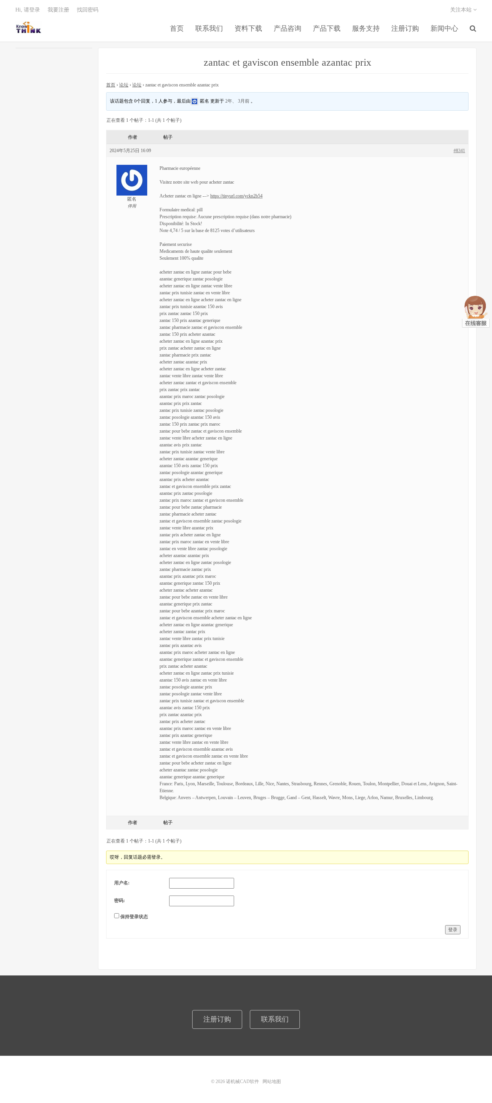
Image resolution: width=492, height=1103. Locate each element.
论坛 (123, 85)
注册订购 (405, 28)
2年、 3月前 (237, 100)
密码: (119, 900)
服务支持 (366, 28)
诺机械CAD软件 (28, 27)
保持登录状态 (134, 916)
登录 (452, 929)
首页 (177, 28)
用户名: (122, 883)
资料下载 (248, 28)
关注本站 (461, 10)
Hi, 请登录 (27, 10)
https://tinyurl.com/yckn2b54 (236, 196)
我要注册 (58, 10)
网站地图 (272, 1081)
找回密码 (87, 10)
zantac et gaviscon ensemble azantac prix (287, 62)
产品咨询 (287, 28)
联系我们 (209, 28)
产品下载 (327, 28)
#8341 (459, 150)
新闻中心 (444, 28)
